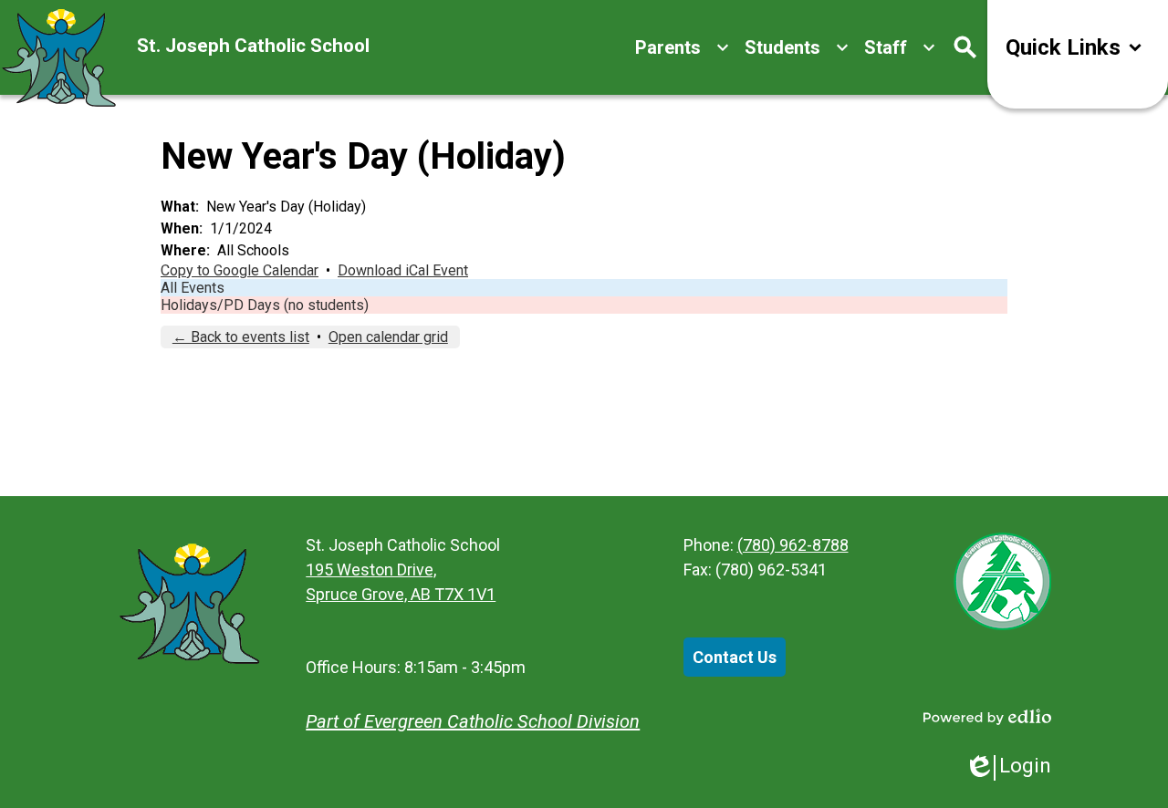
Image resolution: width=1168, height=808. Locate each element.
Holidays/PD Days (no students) (265, 305)
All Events (192, 287)
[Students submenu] (797, 47)
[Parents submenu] (682, 47)
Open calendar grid (388, 337)
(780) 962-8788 (793, 544)
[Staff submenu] (900, 47)
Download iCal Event (403, 270)
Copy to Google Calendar (239, 270)
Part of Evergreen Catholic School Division (473, 721)
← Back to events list (240, 337)
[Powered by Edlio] (987, 717)
